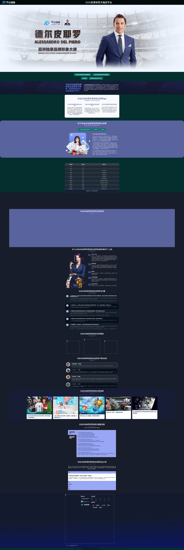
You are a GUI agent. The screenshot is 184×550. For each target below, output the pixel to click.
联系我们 (100, 507)
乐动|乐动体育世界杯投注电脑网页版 (83, 74)
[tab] (85, 129)
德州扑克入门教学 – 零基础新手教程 (115, 412)
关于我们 (108, 505)
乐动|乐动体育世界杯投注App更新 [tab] (72, 432)
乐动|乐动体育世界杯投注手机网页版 (101, 74)
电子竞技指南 (95, 507)
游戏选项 (97, 505)
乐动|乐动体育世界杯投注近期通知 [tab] (72, 437)
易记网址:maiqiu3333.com (95, 78)
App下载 (103, 505)
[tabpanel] (96, 443)
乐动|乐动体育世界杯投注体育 (97, 136)
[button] (92, 472)
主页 (93, 505)
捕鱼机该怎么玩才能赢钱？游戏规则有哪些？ (90, 416)
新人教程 (84, 78)
